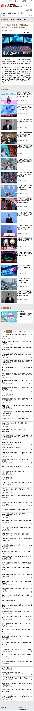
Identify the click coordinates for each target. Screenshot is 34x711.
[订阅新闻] (32, 15)
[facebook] (24, 15)
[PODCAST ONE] (29, 15)
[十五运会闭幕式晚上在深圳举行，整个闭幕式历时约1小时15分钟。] (17, 45)
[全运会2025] (9, 311)
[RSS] (26, 15)
